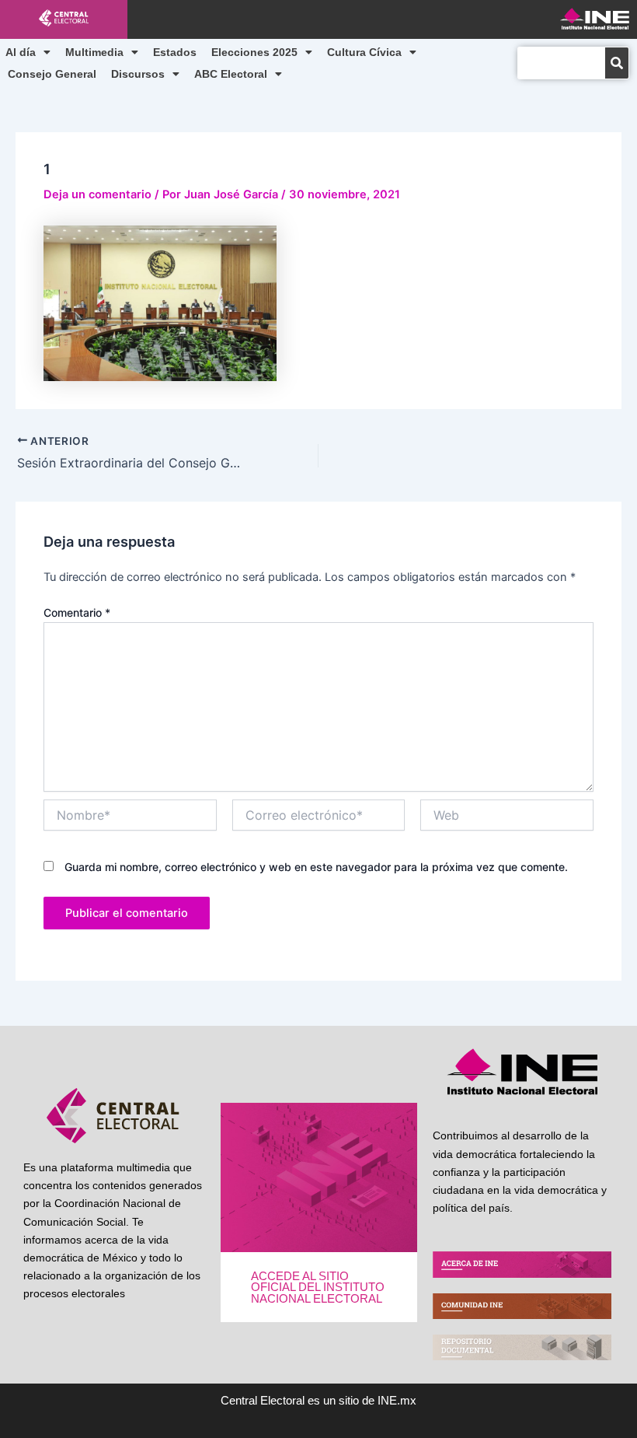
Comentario (77, 612)
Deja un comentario (97, 194)
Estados (175, 52)
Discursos (138, 74)
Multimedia (94, 52)
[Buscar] (616, 63)
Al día (20, 52)
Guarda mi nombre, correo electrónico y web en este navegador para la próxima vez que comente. (316, 866)
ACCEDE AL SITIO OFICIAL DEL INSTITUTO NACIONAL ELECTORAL (318, 1287)
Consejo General (52, 74)
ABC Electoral (230, 74)
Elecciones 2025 (254, 52)
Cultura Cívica (364, 52)
